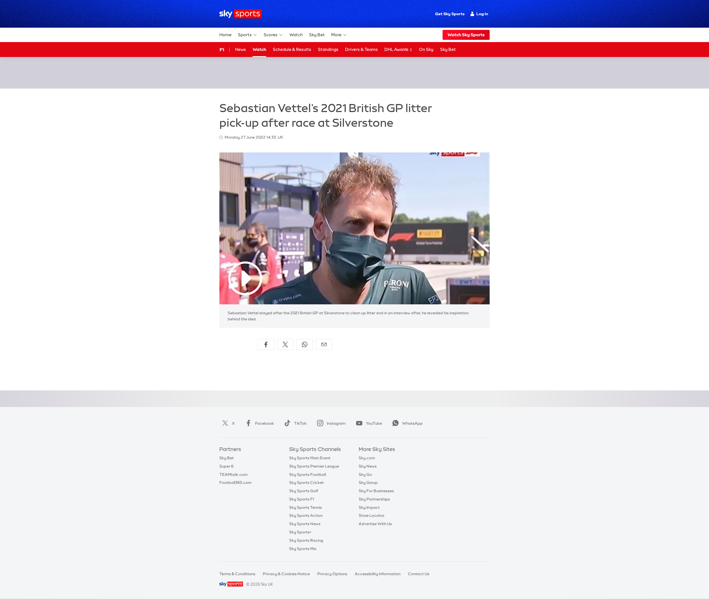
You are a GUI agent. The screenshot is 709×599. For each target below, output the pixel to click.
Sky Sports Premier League (314, 466)
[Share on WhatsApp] (304, 344)
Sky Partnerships (374, 499)
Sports (245, 35)
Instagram (336, 423)
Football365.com (235, 482)
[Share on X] (285, 344)
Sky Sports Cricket (306, 482)
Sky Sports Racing (306, 540)
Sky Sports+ (300, 532)
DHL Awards (396, 49)
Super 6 (226, 466)
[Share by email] (324, 344)
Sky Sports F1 (301, 499)
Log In (482, 14)
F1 (222, 49)
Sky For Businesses (376, 491)
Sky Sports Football (307, 474)
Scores (271, 35)
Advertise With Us (375, 524)
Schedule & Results (292, 49)
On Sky (426, 49)
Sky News (368, 466)
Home (225, 35)
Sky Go (365, 474)
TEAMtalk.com (233, 474)
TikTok (300, 423)
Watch (296, 35)
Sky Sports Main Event (309, 458)
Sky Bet (317, 35)
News (240, 49)
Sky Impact (369, 507)
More (336, 35)
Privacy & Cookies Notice (286, 574)
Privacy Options (332, 574)
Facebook (264, 423)
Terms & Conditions (237, 574)
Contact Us (418, 574)
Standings (328, 49)
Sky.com (367, 458)
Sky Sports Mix (303, 549)
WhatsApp (412, 423)
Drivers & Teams (361, 49)
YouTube (374, 423)
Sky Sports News (304, 524)
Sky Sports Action (306, 515)
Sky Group (368, 482)
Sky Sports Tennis (305, 507)
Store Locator (371, 515)
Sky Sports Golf (303, 491)
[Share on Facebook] (266, 344)
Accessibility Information (377, 574)
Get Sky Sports (449, 14)
